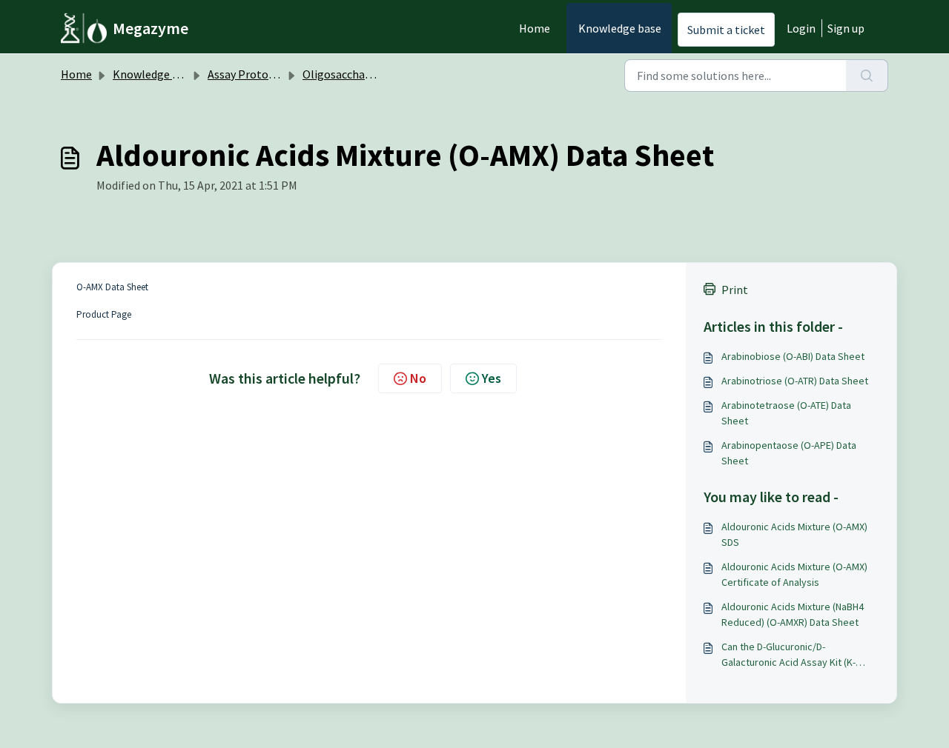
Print (734, 289)
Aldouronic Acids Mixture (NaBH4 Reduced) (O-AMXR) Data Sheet (792, 614)
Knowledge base (619, 28)
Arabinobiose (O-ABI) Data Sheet (792, 356)
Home (534, 28)
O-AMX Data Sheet (112, 287)
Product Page (103, 314)
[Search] (867, 75)
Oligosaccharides (345, 74)
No (418, 378)
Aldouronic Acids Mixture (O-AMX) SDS (794, 534)
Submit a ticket (726, 29)
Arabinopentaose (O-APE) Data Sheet (788, 452)
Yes (491, 378)
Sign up (845, 28)
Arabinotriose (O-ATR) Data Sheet (794, 380)
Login (801, 28)
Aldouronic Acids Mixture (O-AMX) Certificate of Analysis (794, 574)
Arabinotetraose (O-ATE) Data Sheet (786, 412)
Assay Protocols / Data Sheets (284, 74)
